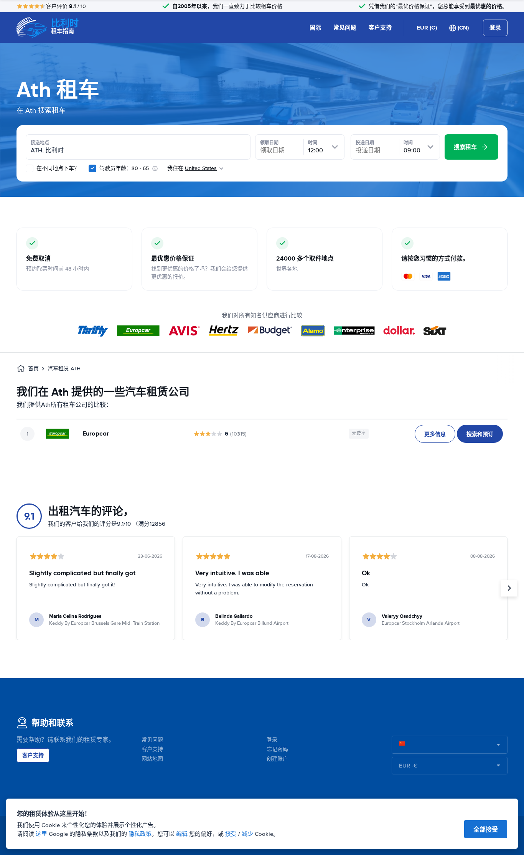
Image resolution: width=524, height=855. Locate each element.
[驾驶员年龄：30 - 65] (92, 168)
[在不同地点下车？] (29, 168)
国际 (315, 27)
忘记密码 (277, 749)
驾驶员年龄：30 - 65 (124, 168)
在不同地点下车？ (57, 168)
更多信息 (435, 434)
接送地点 (40, 142)
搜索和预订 (479, 434)
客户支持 (380, 27)
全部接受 (485, 829)
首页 (33, 368)
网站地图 (152, 759)
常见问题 (344, 27)
